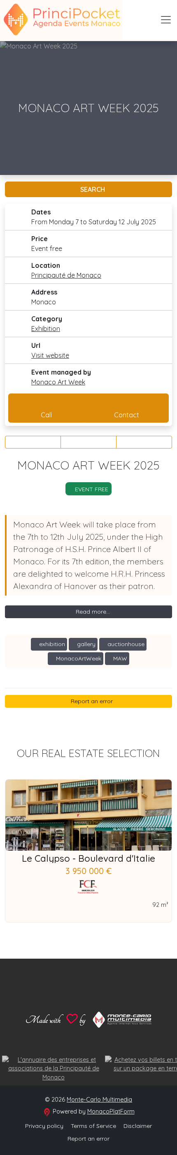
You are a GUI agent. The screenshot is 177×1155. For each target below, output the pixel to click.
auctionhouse (125, 644)
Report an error (91, 701)
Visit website (50, 355)
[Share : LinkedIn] (144, 442)
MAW (119, 658)
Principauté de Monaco (66, 275)
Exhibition (45, 328)
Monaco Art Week (58, 382)
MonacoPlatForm (111, 1111)
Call (46, 415)
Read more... (92, 611)
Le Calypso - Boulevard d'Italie (88, 858)
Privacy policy (44, 1126)
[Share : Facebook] (33, 442)
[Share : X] (88, 442)
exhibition (51, 644)
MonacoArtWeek (77, 658)
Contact (126, 415)
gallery (85, 644)
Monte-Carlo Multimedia (99, 1099)
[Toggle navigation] (166, 20)
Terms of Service (93, 1126)
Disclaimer (137, 1126)
